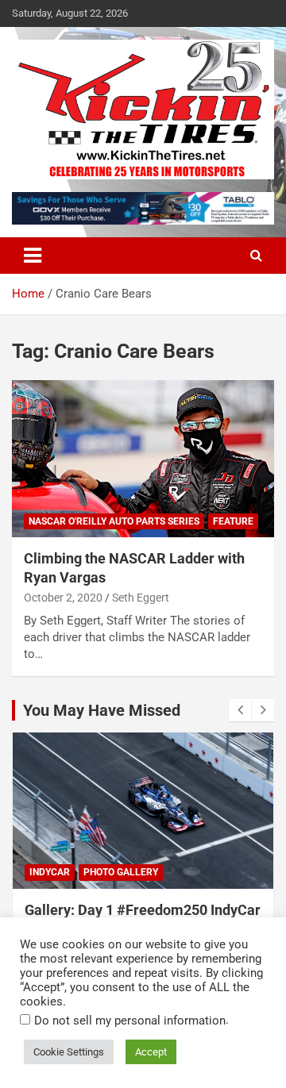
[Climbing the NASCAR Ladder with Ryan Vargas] (143, 459)
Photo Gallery (120, 872)
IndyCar (49, 872)
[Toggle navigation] (32, 255)
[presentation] (240, 710)
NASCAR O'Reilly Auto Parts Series (114, 521)
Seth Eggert (140, 597)
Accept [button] (151, 1052)
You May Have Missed (101, 710)
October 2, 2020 (63, 597)
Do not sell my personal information (130, 1020)
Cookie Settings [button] (68, 1052)
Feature (233, 521)
